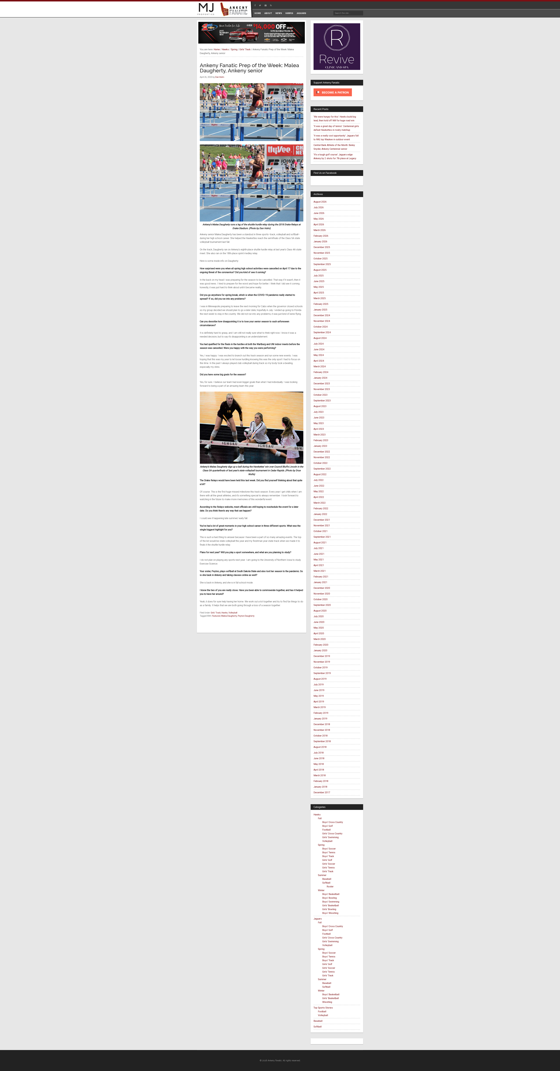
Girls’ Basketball (330, 905)
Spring (321, 845)
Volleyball (233, 613)
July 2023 (319, 412)
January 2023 (320, 446)
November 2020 (322, 593)
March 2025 (320, 298)
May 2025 (319, 287)
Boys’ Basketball (330, 894)
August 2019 (320, 678)
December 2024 (322, 315)
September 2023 (322, 400)
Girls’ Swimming (330, 837)
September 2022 (322, 468)
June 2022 (319, 485)
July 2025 (319, 275)
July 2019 (319, 684)
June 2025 (319, 281)
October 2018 (321, 735)
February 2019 (321, 713)
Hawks (225, 613)
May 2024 (319, 355)
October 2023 (321, 395)
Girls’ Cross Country (332, 833)
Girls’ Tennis (328, 867)
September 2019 (322, 673)
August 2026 (320, 201)
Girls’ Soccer (328, 863)
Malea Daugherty (229, 616)
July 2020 (319, 616)
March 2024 (320, 366)
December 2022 (322, 451)
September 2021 (322, 537)
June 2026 (319, 213)
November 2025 (322, 253)
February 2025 (321, 304)
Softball (326, 882)
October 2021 (321, 531)
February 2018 (321, 781)
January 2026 (320, 241)
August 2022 (320, 474)
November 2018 (322, 730)
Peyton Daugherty (246, 616)
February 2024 (321, 372)
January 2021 (320, 582)
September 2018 (322, 741)
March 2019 (320, 707)
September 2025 (322, 264)
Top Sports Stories (323, 1007)
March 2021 (320, 571)
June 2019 (319, 690)
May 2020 (319, 627)
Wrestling (327, 1002)
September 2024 (322, 332)
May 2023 (319, 423)
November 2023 (322, 389)
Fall (320, 818)
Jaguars (318, 918)
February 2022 (321, 508)
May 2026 (319, 218)
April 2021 (319, 565)
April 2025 (319, 292)
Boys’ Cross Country (332, 822)
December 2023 (322, 383)
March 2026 (320, 230)
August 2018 (320, 747)
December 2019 (322, 656)
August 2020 (320, 610)
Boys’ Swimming (330, 901)
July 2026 (319, 207)
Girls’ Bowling (329, 909)
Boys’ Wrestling (330, 913)
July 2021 (319, 548)
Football (326, 829)
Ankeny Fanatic (234, 9)
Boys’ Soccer (329, 848)
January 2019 (320, 718)
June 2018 (319, 758)
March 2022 (320, 502)
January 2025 (320, 309)
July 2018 (319, 752)
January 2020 (320, 650)
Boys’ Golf (327, 826)
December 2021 (322, 519)
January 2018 (320, 786)
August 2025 (320, 270)
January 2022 (320, 514)
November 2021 (322, 525)
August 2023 (320, 406)
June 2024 (319, 349)
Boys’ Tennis (328, 852)
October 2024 (321, 326)
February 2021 (321, 576)
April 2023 (319, 429)
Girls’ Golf (327, 860)
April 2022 (319, 497)
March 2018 (320, 775)
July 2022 (319, 480)
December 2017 (322, 792)
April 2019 (319, 701)
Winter (321, 890)
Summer (322, 875)
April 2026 (319, 224)
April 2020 (319, 633)
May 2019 (319, 696)
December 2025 (322, 247)
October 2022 (321, 463)
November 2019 (322, 661)
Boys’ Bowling (329, 898)
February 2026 (321, 235)
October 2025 (321, 258)
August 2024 (320, 338)
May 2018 (319, 764)
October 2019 (321, 667)
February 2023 (321, 440)
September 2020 (322, 605)
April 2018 (319, 769)
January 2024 (320, 377)
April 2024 (319, 360)
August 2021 (320, 542)
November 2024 (322, 321)
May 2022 (319, 491)
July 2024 (319, 343)
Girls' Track (216, 613)
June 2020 (319, 622)
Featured (216, 616)
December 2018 (322, 724)
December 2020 (322, 588)
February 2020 (321, 644)
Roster (330, 886)
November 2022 (322, 457)
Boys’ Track (328, 856)
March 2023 (320, 434)
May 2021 (319, 559)
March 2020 (320, 639)
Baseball (326, 879)
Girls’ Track (327, 871)
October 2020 (321, 599)
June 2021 (319, 554)
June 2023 (319, 417)
